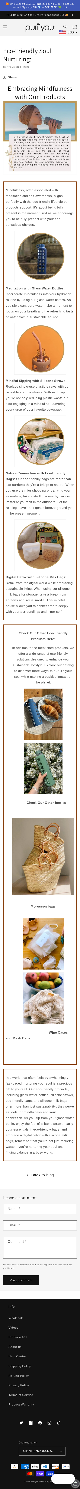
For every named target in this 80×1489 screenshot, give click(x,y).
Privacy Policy (19, 1385)
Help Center (17, 1356)
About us (15, 1346)
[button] (5, 27)
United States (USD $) (37, 1451)
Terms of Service (21, 1395)
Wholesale (16, 1318)
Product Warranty (21, 1404)
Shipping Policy (20, 1366)
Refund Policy (19, 1375)
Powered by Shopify (47, 1481)
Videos (14, 1327)
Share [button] (12, 77)
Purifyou (34, 1481)
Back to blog (42, 1175)
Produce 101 (18, 1337)
